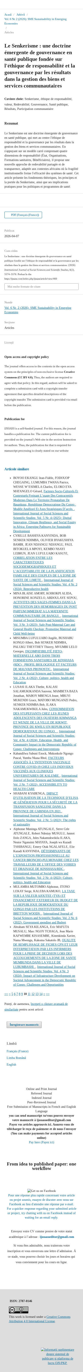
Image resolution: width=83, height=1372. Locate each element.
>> (48, 994)
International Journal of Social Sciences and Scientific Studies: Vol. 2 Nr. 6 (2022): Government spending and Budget (45, 918)
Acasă (8, 14)
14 (40, 994)
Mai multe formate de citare (24, 286)
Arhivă (21, 14)
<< (6, 994)
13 (37, 994)
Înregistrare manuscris (24, 1024)
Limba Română (16, 1058)
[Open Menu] (4, 4)
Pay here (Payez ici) (41, 1142)
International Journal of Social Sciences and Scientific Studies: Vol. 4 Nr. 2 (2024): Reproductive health (45, 584)
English (11, 1064)
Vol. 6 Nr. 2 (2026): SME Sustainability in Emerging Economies (35, 21)
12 (33, 994)
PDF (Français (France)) (24, 214)
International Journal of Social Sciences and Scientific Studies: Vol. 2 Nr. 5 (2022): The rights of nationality (44, 820)
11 (29, 994)
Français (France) (18, 1051)
